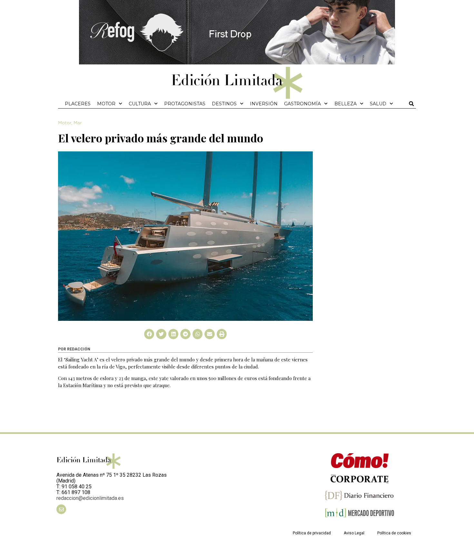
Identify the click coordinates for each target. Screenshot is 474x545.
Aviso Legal (354, 533)
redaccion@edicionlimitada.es (90, 498)
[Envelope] (61, 509)
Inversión (264, 104)
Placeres (78, 104)
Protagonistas (184, 104)
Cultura (140, 104)
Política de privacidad (312, 533)
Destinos (224, 104)
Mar (78, 123)
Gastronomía (302, 104)
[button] (411, 103)
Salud (378, 104)
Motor (106, 104)
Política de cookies (394, 533)
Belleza (345, 104)
